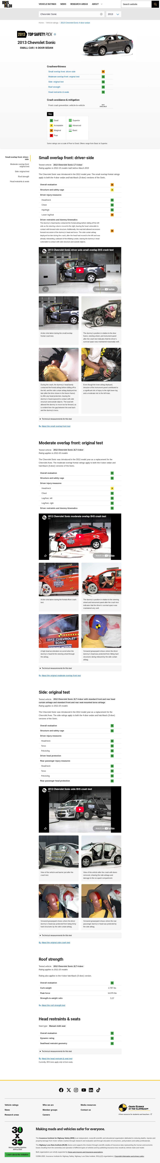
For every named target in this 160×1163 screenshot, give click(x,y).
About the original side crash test (56, 942)
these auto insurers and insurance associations (85, 1152)
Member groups (50, 1110)
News (63, 4)
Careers (46, 1115)
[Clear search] (101, 14)
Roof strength (54, 87)
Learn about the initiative (17, 1155)
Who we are (48, 1105)
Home (41, 23)
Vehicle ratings (47, 4)
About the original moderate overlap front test (61, 675)
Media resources (88, 1105)
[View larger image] (59, 313)
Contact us (86, 1110)
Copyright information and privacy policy (129, 1156)
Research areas (79, 4)
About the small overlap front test (56, 426)
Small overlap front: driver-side (61, 71)
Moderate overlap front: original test (63, 77)
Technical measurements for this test (57, 419)
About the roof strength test (53, 1005)
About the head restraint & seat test (57, 1058)
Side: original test (55, 82)
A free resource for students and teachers (134, 1114)
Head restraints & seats (58, 92)
